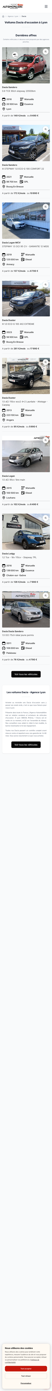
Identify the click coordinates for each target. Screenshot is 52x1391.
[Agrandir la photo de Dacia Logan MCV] (46, 207)
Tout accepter (26, 1369)
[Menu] (46, 6)
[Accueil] (3, 16)
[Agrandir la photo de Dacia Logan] (46, 440)
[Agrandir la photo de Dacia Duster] (46, 285)
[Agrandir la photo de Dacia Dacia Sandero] (46, 596)
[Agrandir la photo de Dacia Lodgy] (46, 518)
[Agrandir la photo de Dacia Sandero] (46, 52)
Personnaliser (26, 1383)
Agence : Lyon (13, 16)
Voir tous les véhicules (26, 674)
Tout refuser (26, 1376)
